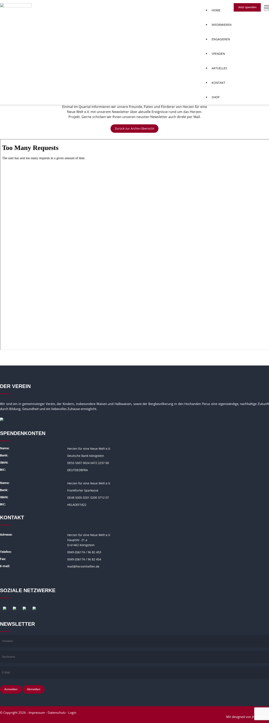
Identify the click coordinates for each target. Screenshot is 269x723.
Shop (215, 97)
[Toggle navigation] (266, 8)
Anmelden (11, 689)
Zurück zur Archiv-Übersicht (134, 128)
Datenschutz (57, 712)
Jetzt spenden (247, 7)
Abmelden (33, 689)
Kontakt (218, 83)
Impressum (37, 712)
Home (216, 10)
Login (72, 712)
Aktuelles (219, 68)
